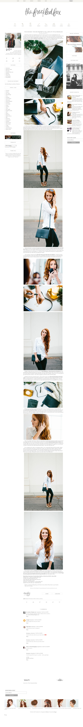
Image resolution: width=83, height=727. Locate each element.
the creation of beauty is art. (31, 612)
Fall (29, 598)
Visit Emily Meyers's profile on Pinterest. (12, 84)
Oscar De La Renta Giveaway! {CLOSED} (76, 121)
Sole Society (8, 124)
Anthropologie (8, 94)
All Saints (7, 90)
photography (8, 76)
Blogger (55, 711)
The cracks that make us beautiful (73, 63)
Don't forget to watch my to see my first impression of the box (40, 570)
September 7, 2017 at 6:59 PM (37, 626)
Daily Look (8, 99)
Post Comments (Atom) (32, 683)
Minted (7, 113)
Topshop (7, 126)
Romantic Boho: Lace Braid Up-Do (37, 708)
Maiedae (47, 711)
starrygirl (27, 619)
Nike (6, 117)
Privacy (5, 714)
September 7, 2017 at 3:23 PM (42, 612)
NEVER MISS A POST (10, 690)
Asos (7, 95)
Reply (27, 616)
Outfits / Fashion (36, 598)
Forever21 (8, 102)
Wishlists (7, 73)
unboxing (40, 598)
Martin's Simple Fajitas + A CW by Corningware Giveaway (77, 96)
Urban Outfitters (9, 128)
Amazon (7, 91)
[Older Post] (60, 681)
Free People (8, 103)
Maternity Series (9, 69)
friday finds (8, 74)
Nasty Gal (7, 114)
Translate (13, 147)
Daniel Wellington (9, 101)
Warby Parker (8, 129)
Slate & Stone (8, 122)
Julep (7, 108)
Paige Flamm (28, 626)
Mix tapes (7, 70)
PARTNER (39, 0)
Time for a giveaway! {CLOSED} (76, 113)
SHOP (46, 0)
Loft (6, 112)
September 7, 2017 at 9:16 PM (36, 633)
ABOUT (24, 0)
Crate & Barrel (8, 98)
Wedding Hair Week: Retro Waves (10, 708)
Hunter (7, 105)
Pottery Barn (8, 120)
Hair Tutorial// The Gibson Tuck (77, 105)
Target (7, 125)
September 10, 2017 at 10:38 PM (43, 646)
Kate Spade (8, 109)
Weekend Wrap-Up (9, 72)
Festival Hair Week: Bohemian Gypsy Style (51, 708)
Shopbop (7, 121)
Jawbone (7, 106)
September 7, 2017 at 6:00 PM (35, 619)
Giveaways (8, 68)
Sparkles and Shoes (29, 658)
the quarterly (8, 77)
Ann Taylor (8, 93)
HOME (18, 0)
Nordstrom (8, 118)
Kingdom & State (9, 110)
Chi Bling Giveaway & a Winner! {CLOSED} (76, 128)
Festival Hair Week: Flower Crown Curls (24, 708)
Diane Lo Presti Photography (31, 646)
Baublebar (7, 97)
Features (31, 598)
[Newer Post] (26, 681)
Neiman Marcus (8, 115)
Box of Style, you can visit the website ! (42, 571)
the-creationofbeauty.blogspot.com (32, 614)
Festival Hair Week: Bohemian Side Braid (65, 708)
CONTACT (31, 0)
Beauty (27, 598)
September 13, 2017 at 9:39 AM (37, 653)
